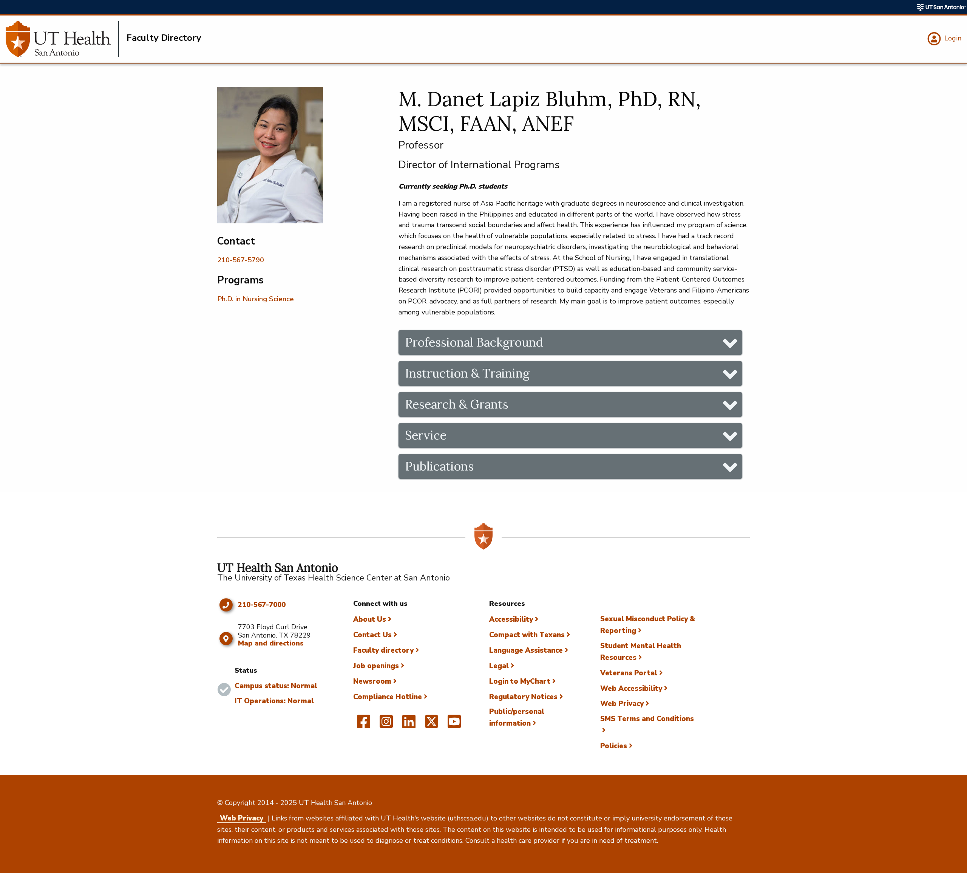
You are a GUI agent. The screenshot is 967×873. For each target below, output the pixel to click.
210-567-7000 (262, 605)
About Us (369, 619)
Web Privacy (622, 704)
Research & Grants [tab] (456, 404)
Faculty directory (383, 650)
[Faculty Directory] (62, 39)
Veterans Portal (628, 673)
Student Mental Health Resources (640, 651)
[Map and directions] (225, 638)
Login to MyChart (519, 681)
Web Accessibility (631, 688)
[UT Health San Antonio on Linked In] (409, 725)
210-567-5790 (240, 260)
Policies (613, 746)
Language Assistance (526, 650)
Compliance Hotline (387, 697)
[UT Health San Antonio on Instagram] (386, 725)
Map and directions (271, 643)
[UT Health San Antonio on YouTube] (454, 725)
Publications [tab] (439, 466)
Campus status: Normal (276, 686)
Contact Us (372, 635)
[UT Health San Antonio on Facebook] (363, 725)
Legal (499, 666)
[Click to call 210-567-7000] (225, 605)
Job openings (376, 666)
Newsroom (372, 681)
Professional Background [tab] (474, 342)
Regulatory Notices (523, 697)
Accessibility (511, 619)
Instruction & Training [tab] (467, 373)
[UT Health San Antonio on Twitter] (431, 725)
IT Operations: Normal (274, 701)
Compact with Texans (527, 635)
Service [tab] (425, 435)
